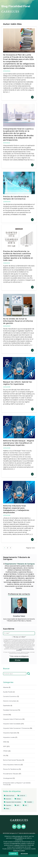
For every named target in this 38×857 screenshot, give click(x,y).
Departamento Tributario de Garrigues (20, 564)
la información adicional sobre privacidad (25, 649)
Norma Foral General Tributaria (12, 760)
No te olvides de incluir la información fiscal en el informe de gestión (18, 321)
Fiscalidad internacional (10, 710)
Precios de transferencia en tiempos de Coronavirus (16, 197)
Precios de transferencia (10, 769)
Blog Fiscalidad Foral (15, 6)
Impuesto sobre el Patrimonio (12, 719)
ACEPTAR (13, 853)
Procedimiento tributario (10, 774)
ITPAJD (5, 751)
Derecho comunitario (9, 701)
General (5, 714)
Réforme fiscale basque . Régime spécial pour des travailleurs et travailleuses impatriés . (18, 443)
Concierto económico (10, 696)
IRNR (5, 742)
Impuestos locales (9, 737)
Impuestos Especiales (10, 733)
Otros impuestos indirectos (11, 764)
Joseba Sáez (19, 616)
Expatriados (6, 705)
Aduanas (5, 687)
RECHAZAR (24, 853)
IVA (4, 755)
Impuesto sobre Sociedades (12, 724)
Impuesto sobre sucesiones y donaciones (16, 728)
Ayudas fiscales (8, 692)
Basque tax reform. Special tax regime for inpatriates (17, 383)
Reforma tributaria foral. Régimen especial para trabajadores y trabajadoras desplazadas (16, 509)
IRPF (4, 746)
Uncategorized (7, 778)
